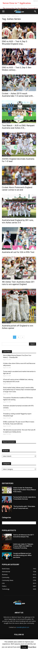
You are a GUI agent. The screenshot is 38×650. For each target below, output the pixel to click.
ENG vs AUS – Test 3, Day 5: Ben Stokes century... (16, 68)
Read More (32, 647)
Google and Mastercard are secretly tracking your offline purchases (22, 555)
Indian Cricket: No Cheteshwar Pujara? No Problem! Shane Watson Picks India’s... (24, 489)
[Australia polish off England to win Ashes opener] (19, 306)
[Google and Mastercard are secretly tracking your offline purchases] (7, 555)
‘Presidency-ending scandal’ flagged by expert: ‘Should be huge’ (17, 415)
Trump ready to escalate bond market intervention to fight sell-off (19, 372)
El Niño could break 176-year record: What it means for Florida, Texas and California (18, 423)
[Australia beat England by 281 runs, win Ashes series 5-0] (19, 206)
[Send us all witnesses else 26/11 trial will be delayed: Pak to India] (7, 537)
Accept (24, 647)
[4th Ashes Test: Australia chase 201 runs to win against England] (19, 268)
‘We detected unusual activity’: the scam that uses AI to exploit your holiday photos (19, 431)
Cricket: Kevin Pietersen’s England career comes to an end (17, 188)
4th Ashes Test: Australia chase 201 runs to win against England (18, 283)
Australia (5, 38)
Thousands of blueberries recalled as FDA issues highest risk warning (18, 398)
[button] (35, 11)
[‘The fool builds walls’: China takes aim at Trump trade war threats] (7, 508)
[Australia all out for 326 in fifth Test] (19, 238)
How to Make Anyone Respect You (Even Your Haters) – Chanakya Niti (17, 356)
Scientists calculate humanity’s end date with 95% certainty (18, 407)
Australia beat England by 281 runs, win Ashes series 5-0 (18, 221)
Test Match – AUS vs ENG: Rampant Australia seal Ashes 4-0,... (18, 126)
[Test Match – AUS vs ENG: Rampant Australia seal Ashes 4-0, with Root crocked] (19, 111)
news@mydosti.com (22, 627)
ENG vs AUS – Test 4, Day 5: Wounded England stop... (14, 42)
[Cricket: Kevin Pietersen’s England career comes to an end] (19, 175)
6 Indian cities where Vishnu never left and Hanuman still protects (19, 364)
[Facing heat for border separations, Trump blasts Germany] (7, 499)
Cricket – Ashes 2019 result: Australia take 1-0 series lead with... (18, 94)
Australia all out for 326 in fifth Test (18, 252)
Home (3, 16)
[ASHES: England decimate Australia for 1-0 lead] (19, 144)
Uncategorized (6, 122)
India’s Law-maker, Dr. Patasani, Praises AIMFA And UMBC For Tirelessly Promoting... (23, 546)
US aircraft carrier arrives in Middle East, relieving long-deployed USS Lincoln (18, 380)
